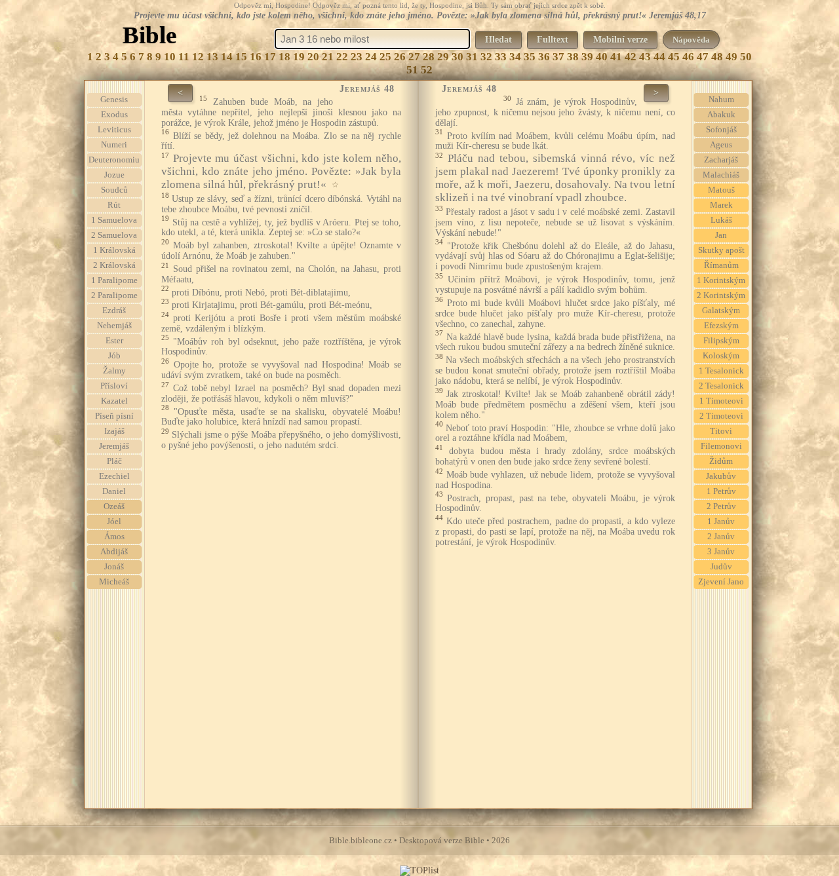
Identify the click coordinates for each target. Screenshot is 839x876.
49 (731, 56)
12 (198, 56)
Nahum (721, 99)
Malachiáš (721, 175)
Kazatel (114, 401)
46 (688, 56)
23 (356, 56)
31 (472, 56)
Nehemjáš (114, 325)
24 (371, 56)
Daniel (114, 491)
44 (659, 56)
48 (717, 56)
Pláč (114, 461)
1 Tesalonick (721, 370)
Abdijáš (114, 551)
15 (241, 56)
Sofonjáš (721, 129)
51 (412, 70)
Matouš (721, 190)
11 (183, 56)
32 (486, 56)
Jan (721, 235)
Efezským (721, 325)
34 (515, 56)
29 (443, 56)
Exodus (114, 114)
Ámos (114, 536)
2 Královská (114, 265)
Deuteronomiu (114, 159)
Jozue (114, 175)
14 (227, 56)
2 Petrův (721, 506)
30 (457, 56)
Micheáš (114, 581)
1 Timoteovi (721, 401)
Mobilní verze (620, 40)
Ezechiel (114, 476)
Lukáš (721, 220)
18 (284, 56)
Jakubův (721, 476)
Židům (721, 461)
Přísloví (114, 385)
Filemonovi (721, 446)
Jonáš (114, 566)
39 (587, 56)
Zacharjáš (721, 159)
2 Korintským (721, 295)
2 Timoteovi (721, 416)
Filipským (721, 340)
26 (400, 56)
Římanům (721, 265)
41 (616, 56)
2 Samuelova (114, 235)
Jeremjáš (114, 446)
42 (630, 56)
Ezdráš (114, 310)
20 (313, 56)
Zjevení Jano (721, 581)
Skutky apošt (721, 250)
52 (427, 70)
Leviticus (114, 129)
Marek (721, 205)
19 (299, 56)
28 (429, 56)
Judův (721, 566)
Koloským (721, 355)
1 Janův (721, 521)
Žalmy (114, 370)
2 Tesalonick (721, 385)
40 (602, 56)
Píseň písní (114, 416)
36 (544, 56)
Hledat (498, 40)
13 (212, 56)
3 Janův (721, 551)
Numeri (114, 144)
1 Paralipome (114, 280)
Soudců (114, 190)
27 (414, 56)
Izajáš (114, 431)
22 (342, 56)
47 (703, 56)
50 (746, 56)
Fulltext (552, 40)
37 (558, 56)
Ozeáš (114, 506)
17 (270, 56)
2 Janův (721, 536)
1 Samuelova (114, 220)
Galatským (721, 310)
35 (530, 56)
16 (256, 56)
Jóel (114, 521)
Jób (114, 355)
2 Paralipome (114, 295)
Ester (114, 340)
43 (645, 56)
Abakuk (721, 114)
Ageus (721, 144)
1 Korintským (721, 280)
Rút (114, 205)
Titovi (721, 431)
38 (573, 56)
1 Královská (114, 250)
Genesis (114, 99)
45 (674, 56)
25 (385, 56)
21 (328, 56)
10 (170, 56)
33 (501, 56)
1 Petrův (721, 491)
